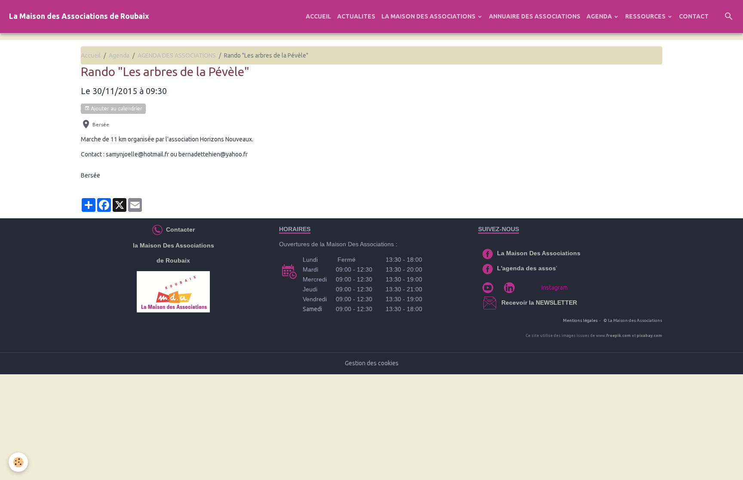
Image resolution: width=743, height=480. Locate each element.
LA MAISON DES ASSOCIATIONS (429, 16)
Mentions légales (580, 320)
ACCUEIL (318, 16)
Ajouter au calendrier (115, 108)
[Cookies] (18, 462)
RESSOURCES (646, 16)
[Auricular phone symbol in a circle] (157, 229)
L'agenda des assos (526, 268)
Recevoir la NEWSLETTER (539, 302)
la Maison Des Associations (173, 245)
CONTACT (694, 16)
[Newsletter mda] (500, 302)
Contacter (179, 229)
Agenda (119, 55)
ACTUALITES (356, 16)
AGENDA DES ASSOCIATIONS (177, 55)
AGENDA (599, 16)
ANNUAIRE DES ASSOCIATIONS (534, 16)
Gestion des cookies (372, 363)
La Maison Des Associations (538, 253)
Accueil (91, 55)
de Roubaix (173, 260)
